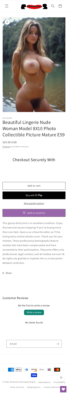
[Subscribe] (58, 344)
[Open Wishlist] (63, 389)
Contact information (52, 387)
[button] (6, 6)
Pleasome (14, 382)
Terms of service (17, 387)
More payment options (34, 203)
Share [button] (9, 272)
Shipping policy (33, 387)
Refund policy (44, 382)
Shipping (6, 146)
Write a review (34, 312)
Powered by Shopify (27, 382)
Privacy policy (59, 382)
